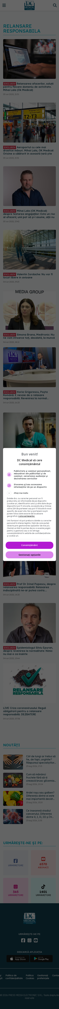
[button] (29, 493)
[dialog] (29, 504)
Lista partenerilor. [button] (26, 516)
